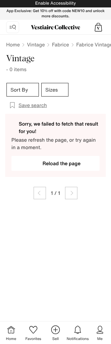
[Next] (71, 193)
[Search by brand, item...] (12, 27)
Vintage (36, 44)
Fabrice (60, 44)
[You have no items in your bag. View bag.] (98, 27)
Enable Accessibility (55, 3)
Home (13, 44)
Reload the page (61, 163)
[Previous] (40, 193)
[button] (98, 27)
